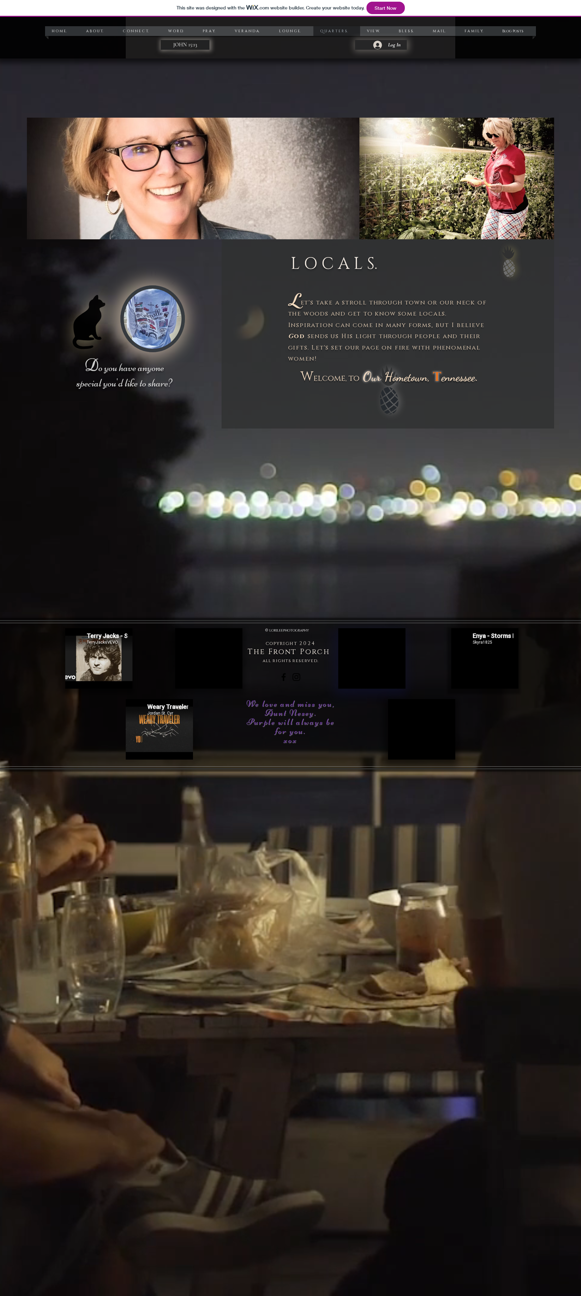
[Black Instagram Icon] (296, 677)
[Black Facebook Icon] (283, 677)
